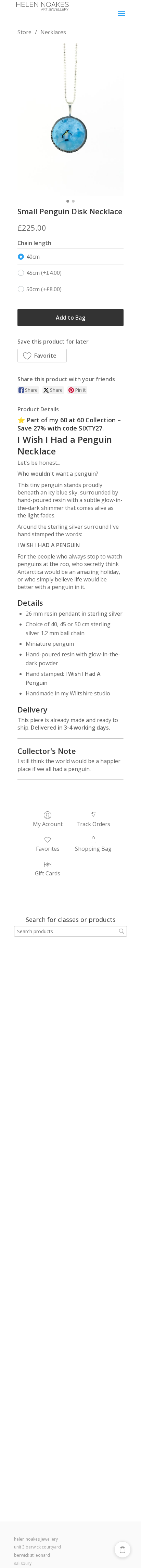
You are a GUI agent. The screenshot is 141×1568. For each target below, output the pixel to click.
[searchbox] (70, 931)
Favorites (48, 848)
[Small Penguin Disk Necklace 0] (70, 119)
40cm (33, 256)
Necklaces (53, 32)
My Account (48, 823)
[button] (42, 355)
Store (24, 32)
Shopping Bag (93, 848)
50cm (44, 289)
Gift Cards (47, 873)
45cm (44, 273)
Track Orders (93, 823)
